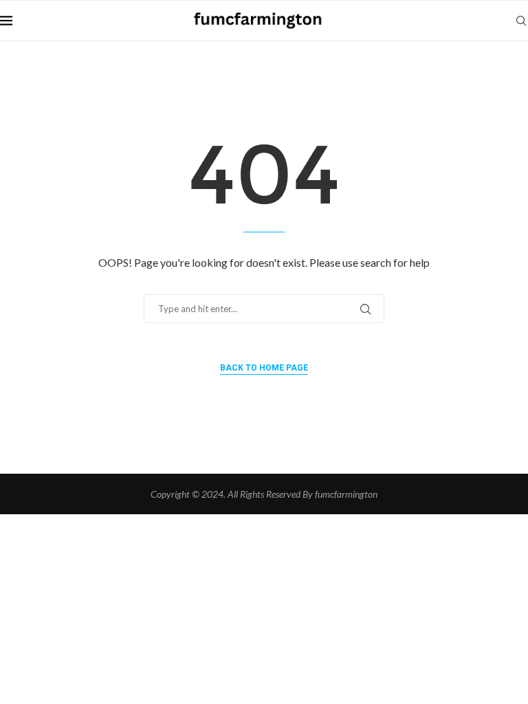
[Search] (521, 21)
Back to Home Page (264, 368)
